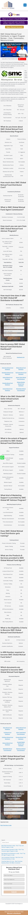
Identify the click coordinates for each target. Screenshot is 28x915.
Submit (14, 338)
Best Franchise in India (6, 825)
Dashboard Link (20, 357)
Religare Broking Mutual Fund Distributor (21, 384)
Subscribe (22, 59)
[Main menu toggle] (25, 5)
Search (3, 840)
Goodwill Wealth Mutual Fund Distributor (21, 744)
